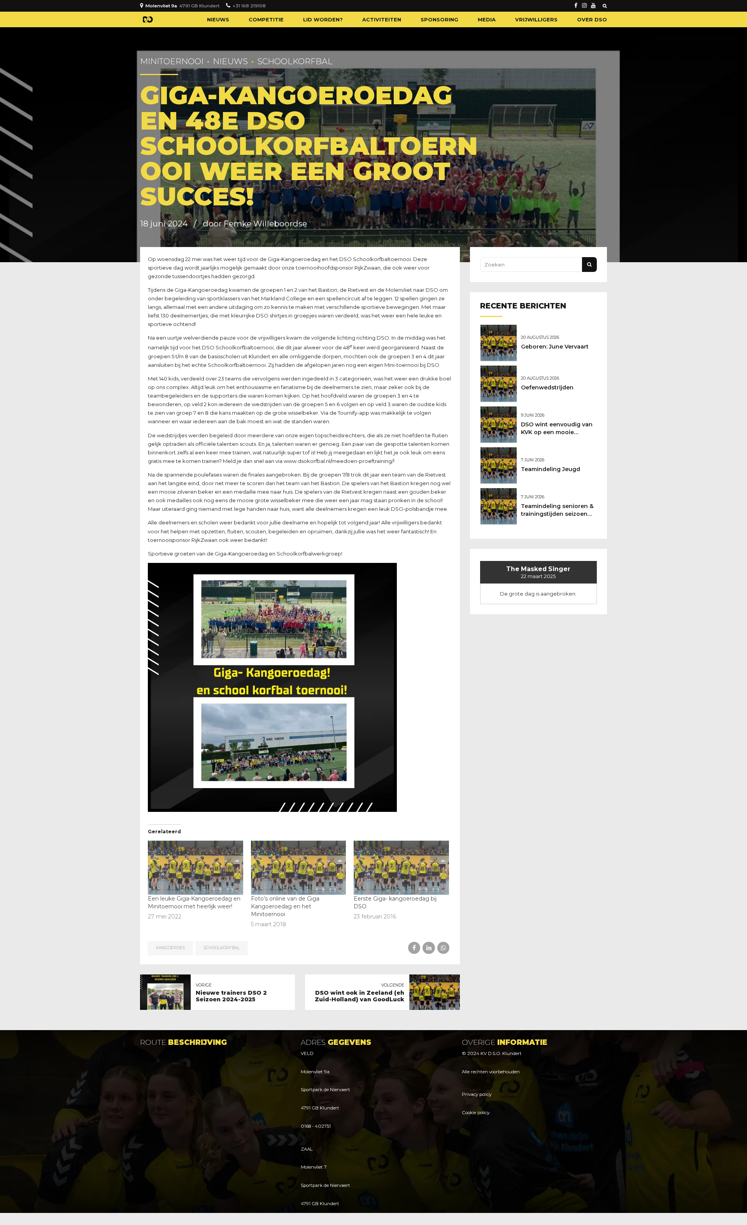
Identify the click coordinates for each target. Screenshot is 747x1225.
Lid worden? (323, 19)
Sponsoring (439, 19)
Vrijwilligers (536, 19)
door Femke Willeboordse (255, 223)
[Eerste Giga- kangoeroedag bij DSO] (401, 868)
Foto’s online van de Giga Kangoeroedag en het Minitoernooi (285, 906)
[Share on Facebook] (414, 948)
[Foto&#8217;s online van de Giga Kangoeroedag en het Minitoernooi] (298, 868)
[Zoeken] (605, 6)
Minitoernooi (171, 61)
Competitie (266, 19)
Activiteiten (381, 19)
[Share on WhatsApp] (443, 948)
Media (487, 19)
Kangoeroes (170, 947)
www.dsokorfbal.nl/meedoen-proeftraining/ (338, 461)
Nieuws (218, 19)
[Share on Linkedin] (429, 948)
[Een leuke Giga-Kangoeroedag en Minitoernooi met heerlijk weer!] (195, 868)
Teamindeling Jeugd (550, 469)
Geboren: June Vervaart (555, 346)
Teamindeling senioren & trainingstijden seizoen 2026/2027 (557, 514)
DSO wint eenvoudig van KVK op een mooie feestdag (557, 432)
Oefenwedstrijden (547, 387)
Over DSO (592, 19)
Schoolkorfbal (295, 61)
